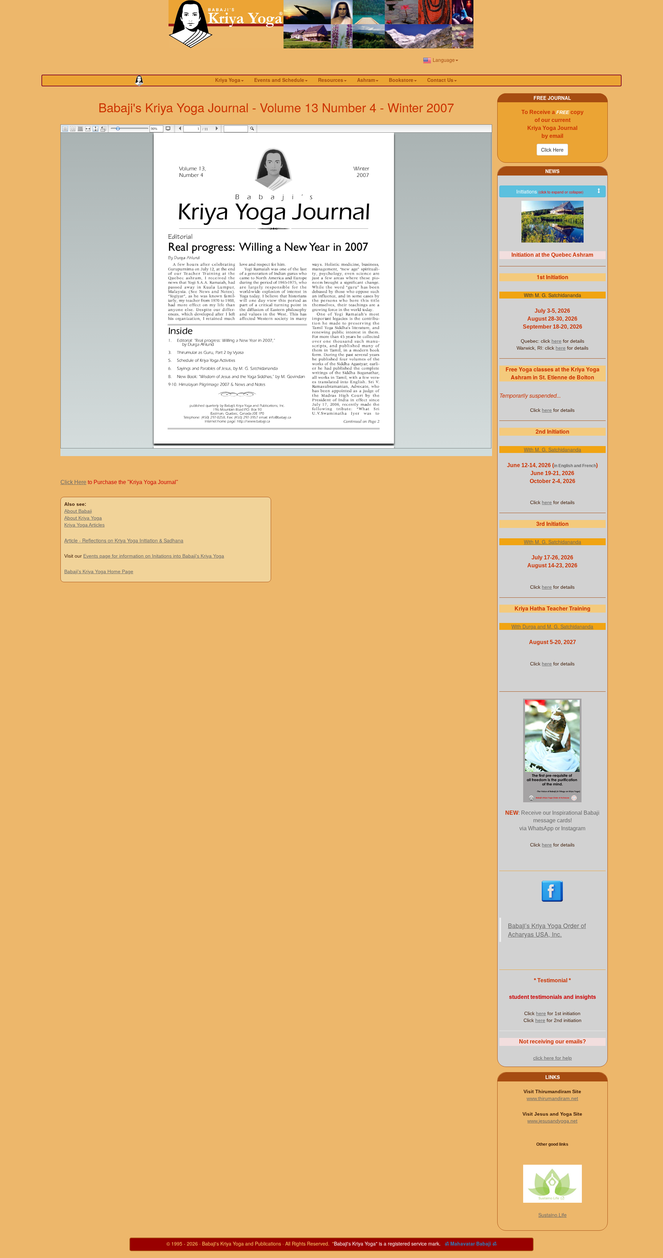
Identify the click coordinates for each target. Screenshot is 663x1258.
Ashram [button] (366, 79)
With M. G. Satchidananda (552, 449)
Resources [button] (330, 79)
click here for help (552, 1058)
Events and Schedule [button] (279, 79)
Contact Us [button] (440, 79)
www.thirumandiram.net (552, 1098)
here (556, 341)
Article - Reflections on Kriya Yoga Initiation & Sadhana (123, 540)
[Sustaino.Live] (552, 1184)
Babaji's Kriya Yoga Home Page (98, 571)
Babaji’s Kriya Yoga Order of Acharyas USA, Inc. (547, 929)
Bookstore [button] (401, 79)
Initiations (550, 191)
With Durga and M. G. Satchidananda (552, 626)
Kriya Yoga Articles (84, 525)
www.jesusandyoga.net (552, 1121)
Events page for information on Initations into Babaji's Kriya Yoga (153, 556)
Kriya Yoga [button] (227, 79)
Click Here (73, 482)
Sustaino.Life (552, 1214)
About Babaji (78, 511)
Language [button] (443, 59)
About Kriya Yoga (83, 518)
